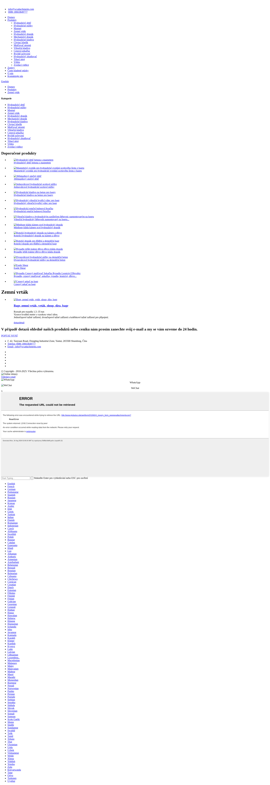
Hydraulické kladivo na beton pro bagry (33, 195)
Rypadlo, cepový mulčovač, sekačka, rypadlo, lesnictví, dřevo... (45, 276)
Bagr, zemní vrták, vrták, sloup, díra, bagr (41, 305)
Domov (11, 17)
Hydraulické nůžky (23, 25)
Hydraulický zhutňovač (25, 56)
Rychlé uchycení (22, 53)
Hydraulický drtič (22, 23)
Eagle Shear (20, 268)
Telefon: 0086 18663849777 (22, 343)
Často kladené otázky (18, 70)
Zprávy (11, 67)
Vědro (17, 62)
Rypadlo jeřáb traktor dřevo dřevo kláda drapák (37, 251)
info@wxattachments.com (21, 9)
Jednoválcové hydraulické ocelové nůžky (34, 187)
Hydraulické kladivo (24, 39)
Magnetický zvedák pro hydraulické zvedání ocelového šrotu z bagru (48, 170)
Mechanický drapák (23, 37)
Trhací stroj (19, 59)
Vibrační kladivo (22, 48)
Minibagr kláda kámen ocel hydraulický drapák (37, 227)
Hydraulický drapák (23, 34)
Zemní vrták (20, 31)
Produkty (12, 20)
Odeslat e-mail (8, 377)
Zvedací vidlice (21, 65)
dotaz (16, 322)
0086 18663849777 (18, 12)
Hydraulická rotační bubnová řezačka (32, 211)
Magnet (17, 28)
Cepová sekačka (22, 51)
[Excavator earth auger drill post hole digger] (35, 299)
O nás (10, 73)
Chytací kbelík (21, 42)
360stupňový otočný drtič (26, 179)
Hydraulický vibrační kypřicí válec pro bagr (35, 203)
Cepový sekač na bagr (25, 284)
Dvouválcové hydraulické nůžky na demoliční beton (39, 260)
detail (21, 322)
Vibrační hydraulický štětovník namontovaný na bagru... (41, 219)
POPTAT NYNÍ (9, 335)
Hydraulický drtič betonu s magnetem (32, 162)
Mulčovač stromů (22, 45)
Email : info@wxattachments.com (24, 346)
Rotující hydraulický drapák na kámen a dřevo (36, 235)
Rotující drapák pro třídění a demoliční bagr (35, 243)
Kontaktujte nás (15, 76)
